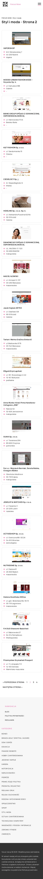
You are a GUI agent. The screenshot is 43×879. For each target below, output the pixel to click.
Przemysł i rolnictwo (11, 786)
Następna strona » (12, 687)
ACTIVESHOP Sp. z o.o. (13, 534)
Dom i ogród (7, 742)
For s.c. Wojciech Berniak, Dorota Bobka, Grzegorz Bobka (21, 469)
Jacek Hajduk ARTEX (12, 308)
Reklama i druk (8, 790)
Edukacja (6, 747)
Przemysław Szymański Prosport (18, 660)
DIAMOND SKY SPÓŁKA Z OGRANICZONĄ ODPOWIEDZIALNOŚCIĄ (21, 243)
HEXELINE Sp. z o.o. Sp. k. (14, 211)
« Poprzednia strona (13, 682)
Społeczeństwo (9, 803)
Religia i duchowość (10, 795)
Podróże (5, 777)
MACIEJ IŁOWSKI (10, 276)
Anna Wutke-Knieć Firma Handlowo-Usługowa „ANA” (19, 404)
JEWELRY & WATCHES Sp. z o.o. (17, 502)
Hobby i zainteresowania (12, 755)
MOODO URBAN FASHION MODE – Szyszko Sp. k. (18, 81)
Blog (7, 712)
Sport (4, 808)
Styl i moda (6, 812)
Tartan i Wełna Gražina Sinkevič (17, 339)
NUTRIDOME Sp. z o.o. (13, 565)
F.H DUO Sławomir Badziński (15, 629)
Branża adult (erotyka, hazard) (15, 738)
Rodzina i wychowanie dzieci (14, 799)
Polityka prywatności (14, 716)
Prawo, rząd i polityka (11, 782)
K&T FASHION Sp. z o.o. (13, 147)
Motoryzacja (7, 769)
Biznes (4, 734)
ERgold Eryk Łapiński (12, 371)
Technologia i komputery (12, 821)
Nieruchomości (8, 773)
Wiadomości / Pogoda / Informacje (16, 825)
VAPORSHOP (9, 48)
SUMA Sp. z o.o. (10, 437)
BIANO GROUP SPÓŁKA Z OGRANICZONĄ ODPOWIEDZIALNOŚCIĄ (21, 115)
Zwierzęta (6, 834)
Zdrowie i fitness (9, 830)
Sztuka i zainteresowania (13, 817)
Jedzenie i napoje (9, 760)
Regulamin (9, 720)
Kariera (5, 764)
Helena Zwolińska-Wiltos (14, 597)
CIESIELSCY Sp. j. (11, 179)
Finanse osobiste (9, 751)
